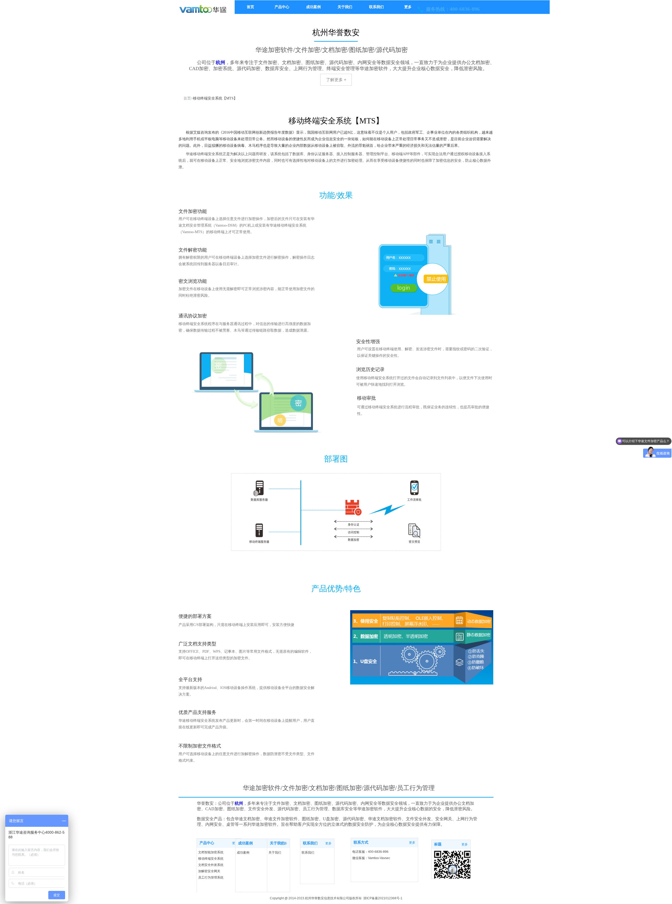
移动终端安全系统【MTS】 (215, 98)
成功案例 (245, 843)
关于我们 (277, 843)
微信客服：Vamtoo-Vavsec (371, 858)
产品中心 (207, 843)
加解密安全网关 (209, 871)
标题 (438, 844)
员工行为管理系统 (210, 877)
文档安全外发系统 (210, 865)
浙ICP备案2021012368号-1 (382, 898)
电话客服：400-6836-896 (370, 852)
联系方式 (361, 842)
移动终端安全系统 (210, 858)
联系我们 (310, 843)
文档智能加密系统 (210, 852)
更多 (328, 843)
